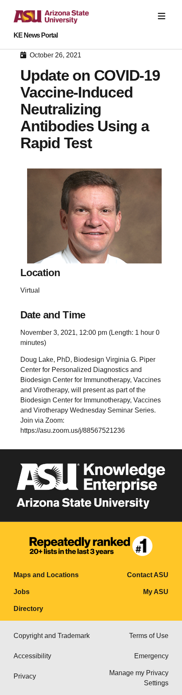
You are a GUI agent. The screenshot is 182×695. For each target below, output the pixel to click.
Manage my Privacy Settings (138, 678)
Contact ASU (147, 574)
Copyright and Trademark (52, 635)
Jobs (22, 591)
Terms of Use (148, 635)
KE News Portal (36, 35)
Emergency (151, 656)
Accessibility (32, 656)
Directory (28, 608)
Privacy (25, 676)
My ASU (155, 591)
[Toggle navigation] (161, 16)
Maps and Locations (46, 574)
